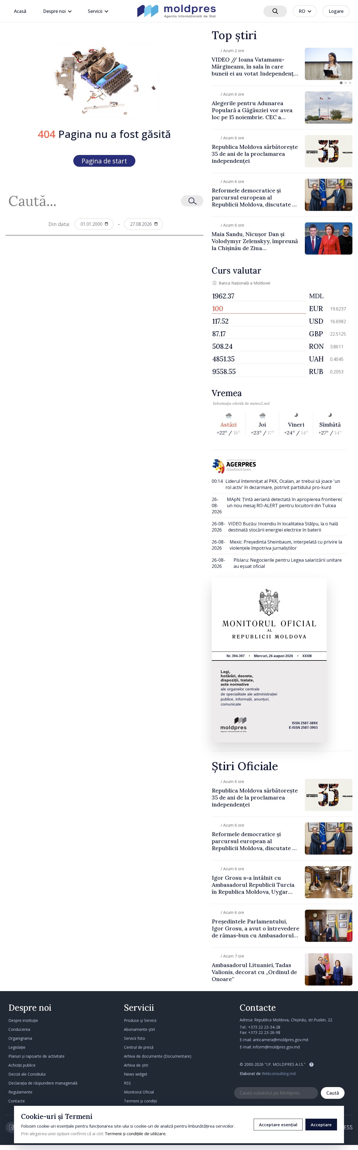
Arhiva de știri (136, 1065)
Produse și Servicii (140, 1020)
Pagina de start (104, 160)
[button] (341, 82)
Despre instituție (23, 1020)
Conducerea (19, 1029)
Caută (332, 1093)
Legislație (16, 1047)
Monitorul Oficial (139, 1092)
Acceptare (321, 1124)
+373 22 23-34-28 (264, 1027)
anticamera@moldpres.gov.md (280, 1039)
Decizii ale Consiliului (27, 1074)
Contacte (16, 1101)
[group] (282, 64)
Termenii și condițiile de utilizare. (135, 1133)
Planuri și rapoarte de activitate (36, 1056)
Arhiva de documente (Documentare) (157, 1056)
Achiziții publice (22, 1065)
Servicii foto (134, 1038)
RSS (127, 1083)
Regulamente (20, 1092)
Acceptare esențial (278, 1124)
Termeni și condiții (140, 1101)
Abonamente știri (139, 1029)
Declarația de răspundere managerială (42, 1083)
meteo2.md (260, 403)
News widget (135, 1074)
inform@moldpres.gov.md (276, 1047)
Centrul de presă (139, 1047)
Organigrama (20, 1038)
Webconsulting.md (279, 1073)
